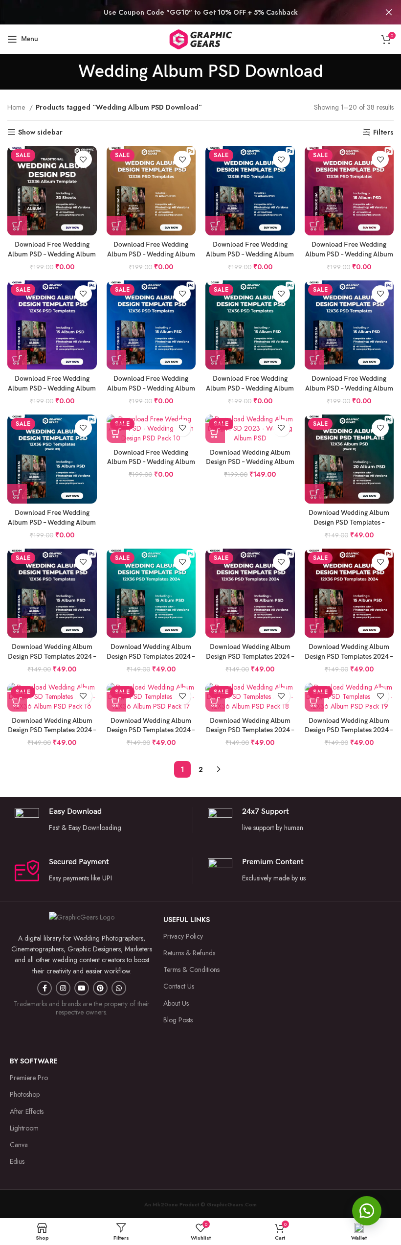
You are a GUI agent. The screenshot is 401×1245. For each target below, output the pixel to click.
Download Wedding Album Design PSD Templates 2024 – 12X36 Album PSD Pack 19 (349, 730)
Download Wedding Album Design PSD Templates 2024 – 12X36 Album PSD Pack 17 (151, 730)
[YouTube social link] (81, 988)
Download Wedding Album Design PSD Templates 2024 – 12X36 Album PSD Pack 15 (349, 656)
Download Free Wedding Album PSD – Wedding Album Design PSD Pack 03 (250, 254)
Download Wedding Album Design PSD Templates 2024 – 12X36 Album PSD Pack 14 (250, 656)
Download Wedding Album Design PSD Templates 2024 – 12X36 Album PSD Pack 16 (52, 730)
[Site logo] (200, 38)
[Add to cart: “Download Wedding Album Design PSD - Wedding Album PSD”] (215, 433)
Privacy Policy (183, 936)
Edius (17, 1161)
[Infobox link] (297, 820)
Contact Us (178, 986)
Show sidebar (40, 132)
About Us (176, 1003)
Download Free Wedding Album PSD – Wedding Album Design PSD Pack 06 (151, 388)
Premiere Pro (29, 1078)
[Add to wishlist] (83, 159)
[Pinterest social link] (100, 988)
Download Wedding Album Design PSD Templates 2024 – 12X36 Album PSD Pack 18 (250, 730)
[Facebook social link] (44, 988)
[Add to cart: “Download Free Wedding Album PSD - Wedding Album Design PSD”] (17, 225)
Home (17, 107)
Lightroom (24, 1128)
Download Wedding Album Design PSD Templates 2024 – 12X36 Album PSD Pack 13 (151, 656)
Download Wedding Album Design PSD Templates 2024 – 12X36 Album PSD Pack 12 (52, 656)
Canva (19, 1145)
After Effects (27, 1111)
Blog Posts (178, 1020)
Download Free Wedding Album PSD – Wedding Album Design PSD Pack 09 (52, 522)
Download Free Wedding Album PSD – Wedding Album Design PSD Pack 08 (349, 388)
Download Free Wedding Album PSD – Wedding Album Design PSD (52, 254)
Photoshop (25, 1094)
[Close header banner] (389, 12)
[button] (366, 1210)
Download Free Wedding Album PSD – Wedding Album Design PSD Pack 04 (349, 254)
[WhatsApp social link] (118, 988)
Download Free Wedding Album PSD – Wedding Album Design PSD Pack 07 (250, 388)
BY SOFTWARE (34, 1061)
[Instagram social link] (63, 988)
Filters (383, 132)
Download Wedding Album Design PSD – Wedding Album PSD (250, 462)
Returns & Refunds (189, 953)
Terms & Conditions (191, 969)
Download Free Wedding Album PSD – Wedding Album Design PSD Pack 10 (151, 462)
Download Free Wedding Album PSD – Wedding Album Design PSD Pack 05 (52, 388)
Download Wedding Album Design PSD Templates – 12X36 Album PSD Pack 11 (349, 522)
